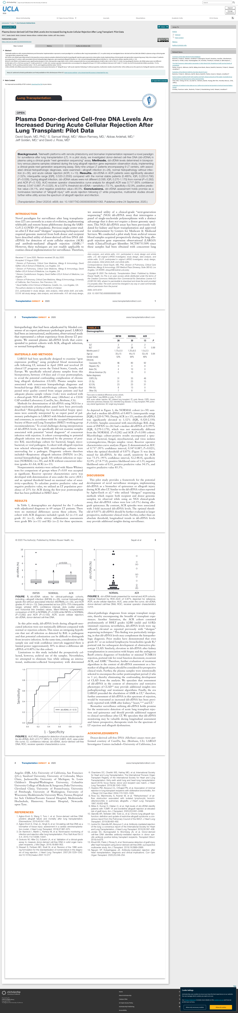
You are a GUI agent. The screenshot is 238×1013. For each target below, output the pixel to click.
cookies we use (219, 1000)
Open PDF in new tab (160, 81)
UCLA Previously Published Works (25, 23)
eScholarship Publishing (126, 1006)
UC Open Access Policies (65, 18)
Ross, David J (61, 35)
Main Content (10, 80)
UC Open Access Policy (126, 1003)
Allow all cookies (221, 1007)
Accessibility (123, 1010)
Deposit (230, 8)
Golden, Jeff (52, 35)
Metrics (174, 42)
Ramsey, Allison (31, 35)
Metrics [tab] (49, 46)
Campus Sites (123, 999)
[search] (233, 2)
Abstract (8, 50)
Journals (106, 18)
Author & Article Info (179, 45)
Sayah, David (11, 35)
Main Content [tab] (18, 46)
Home (121, 992)
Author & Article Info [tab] (83, 46)
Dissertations (140, 18)
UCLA (4, 13)
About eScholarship (23, 18)
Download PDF (7, 27)
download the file (37, 84)
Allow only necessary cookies (195, 1007)
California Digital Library (8, 999)
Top (234, 986)
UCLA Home (213, 18)
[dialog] (208, 999)
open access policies (71, 72)
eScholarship (5, 23)
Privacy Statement (190, 1000)
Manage (230, 12)
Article (174, 32)
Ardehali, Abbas (42, 35)
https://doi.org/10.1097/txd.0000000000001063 (16, 42)
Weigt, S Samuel (21, 35)
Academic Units (177, 18)
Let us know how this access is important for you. (93, 72)
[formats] (14, 27)
